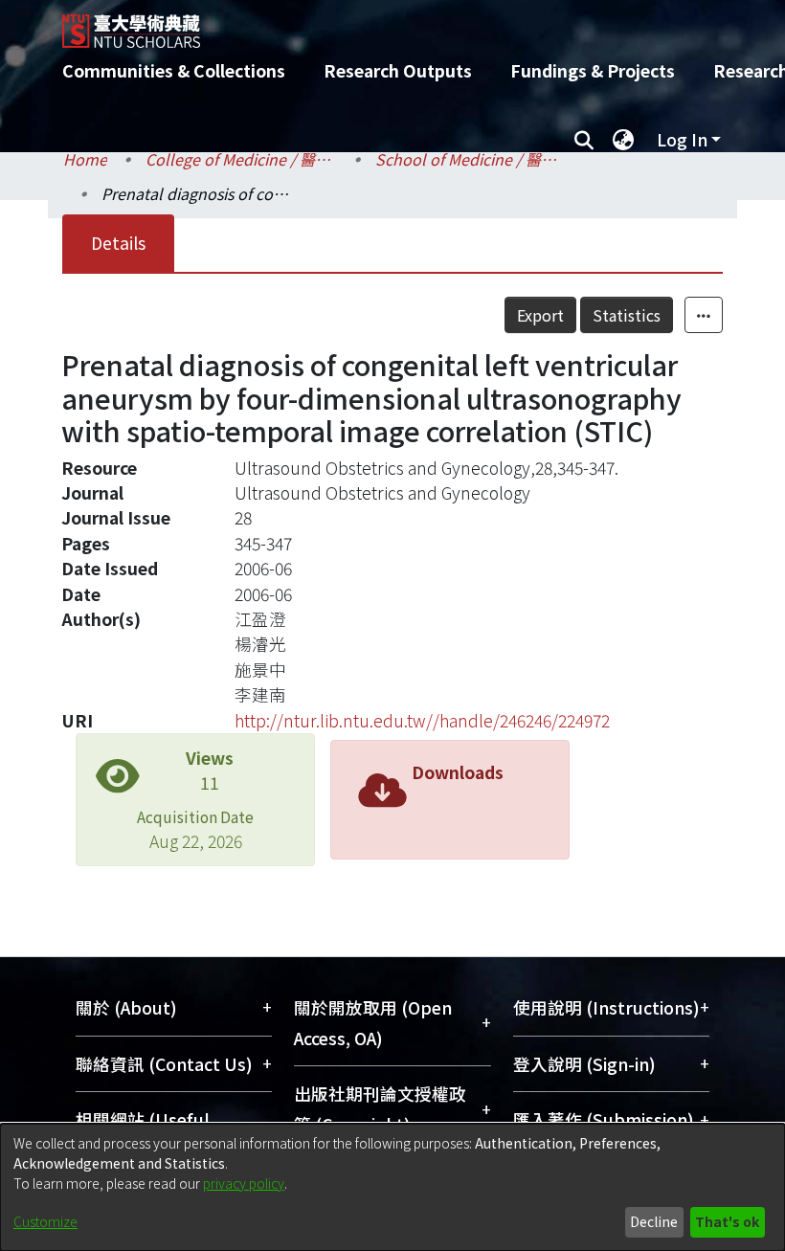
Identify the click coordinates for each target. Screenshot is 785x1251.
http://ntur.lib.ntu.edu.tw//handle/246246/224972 (422, 720)
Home (85, 158)
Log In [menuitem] (682, 139)
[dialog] (392, 1187)
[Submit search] (583, 139)
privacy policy (243, 1183)
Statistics (627, 314)
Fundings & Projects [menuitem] (592, 70)
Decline (654, 1221)
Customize (45, 1221)
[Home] (406, 24)
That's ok (727, 1221)
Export (540, 314)
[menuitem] (623, 139)
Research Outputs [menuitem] (398, 70)
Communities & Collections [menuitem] (173, 70)
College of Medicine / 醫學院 (241, 158)
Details (118, 243)
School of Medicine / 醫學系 (471, 158)
